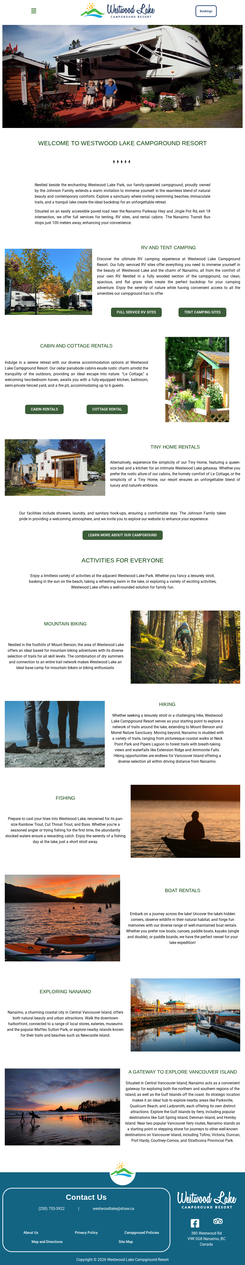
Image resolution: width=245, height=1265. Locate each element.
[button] (34, 11)
